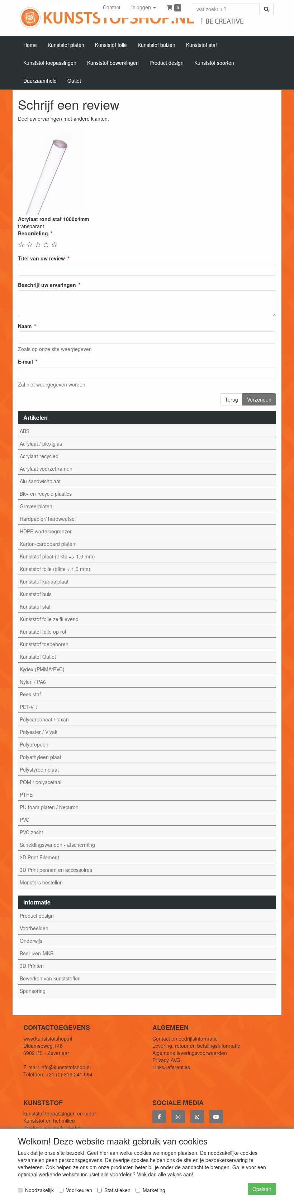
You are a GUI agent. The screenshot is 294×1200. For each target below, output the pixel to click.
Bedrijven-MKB (36, 953)
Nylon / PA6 (33, 681)
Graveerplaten (36, 506)
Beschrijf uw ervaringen (47, 284)
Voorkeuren (79, 1190)
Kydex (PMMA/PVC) (42, 669)
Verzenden (259, 399)
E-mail (25, 361)
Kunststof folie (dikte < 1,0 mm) (55, 568)
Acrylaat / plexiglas (41, 443)
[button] (143, 7)
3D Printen (32, 965)
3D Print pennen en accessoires (56, 869)
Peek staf (30, 694)
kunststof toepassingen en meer (59, 1113)
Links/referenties (171, 1067)
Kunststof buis (36, 593)
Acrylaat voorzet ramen (46, 468)
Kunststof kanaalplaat (44, 581)
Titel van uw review (41, 258)
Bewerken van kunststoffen (50, 978)
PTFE (26, 794)
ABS (24, 431)
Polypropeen (34, 744)
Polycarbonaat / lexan (44, 719)
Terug (231, 399)
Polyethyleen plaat (40, 756)
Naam (25, 326)
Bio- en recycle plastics (46, 493)
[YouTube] (216, 1116)
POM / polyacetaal (40, 782)
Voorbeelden (34, 928)
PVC (24, 819)
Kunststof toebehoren (44, 644)
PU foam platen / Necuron (49, 807)
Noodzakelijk (39, 1190)
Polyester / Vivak (38, 731)
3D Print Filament (39, 857)
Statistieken (117, 1190)
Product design (37, 915)
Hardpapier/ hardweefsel (48, 518)
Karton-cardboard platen (47, 543)
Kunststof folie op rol (43, 631)
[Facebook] (159, 1116)
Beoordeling (33, 233)
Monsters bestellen (41, 882)
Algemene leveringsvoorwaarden (189, 1052)
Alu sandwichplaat (40, 481)
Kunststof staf (35, 606)
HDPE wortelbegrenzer (46, 531)
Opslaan (261, 1188)
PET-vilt (28, 706)
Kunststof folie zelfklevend (49, 619)
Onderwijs (31, 940)
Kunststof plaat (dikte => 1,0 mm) (57, 556)
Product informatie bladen (52, 1127)
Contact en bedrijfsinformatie (185, 1038)
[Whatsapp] (197, 1116)
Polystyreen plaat (39, 769)
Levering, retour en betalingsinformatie (196, 1045)
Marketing (154, 1190)
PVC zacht (31, 832)
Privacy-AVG (166, 1060)
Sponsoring (33, 990)
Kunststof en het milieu (49, 1120)
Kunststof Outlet (38, 656)
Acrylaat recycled (39, 456)
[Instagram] (178, 1116)
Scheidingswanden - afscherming (57, 844)
